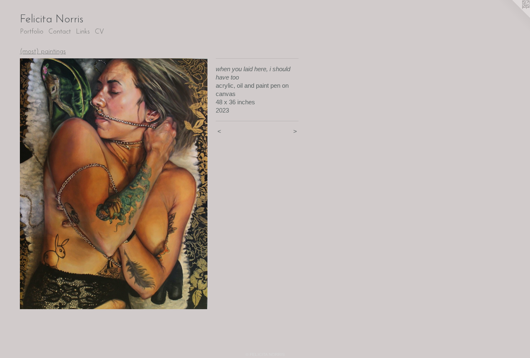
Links (83, 32)
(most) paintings (43, 51)
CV (99, 32)
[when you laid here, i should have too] (113, 183)
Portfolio (31, 32)
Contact (59, 32)
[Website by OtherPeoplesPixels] (513, 16)
